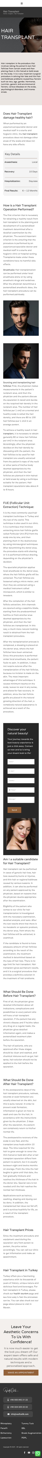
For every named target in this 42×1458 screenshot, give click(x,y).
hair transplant (30, 134)
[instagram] (33, 1453)
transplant (8, 433)
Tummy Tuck (28, 1423)
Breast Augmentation (31, 1433)
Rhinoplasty (6, 1423)
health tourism (21, 1293)
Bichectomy (6, 1433)
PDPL (24, 1437)
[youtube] (29, 1453)
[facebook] (25, 1453)
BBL (23, 1428)
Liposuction (6, 1437)
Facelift (4, 1428)
